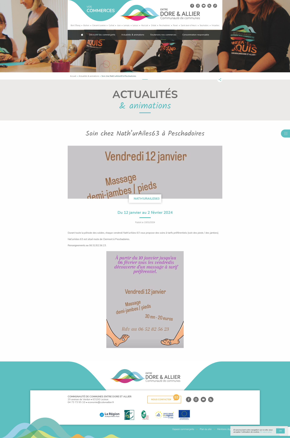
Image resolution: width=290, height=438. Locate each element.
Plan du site (206, 429)
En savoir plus (266, 432)
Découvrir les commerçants (102, 34)
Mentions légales (226, 429)
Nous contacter (161, 399)
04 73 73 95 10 (76, 402)
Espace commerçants (183, 429)
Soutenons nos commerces (163, 34)
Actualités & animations (132, 34)
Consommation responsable (195, 34)
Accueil (73, 76)
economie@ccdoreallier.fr (101, 402)
